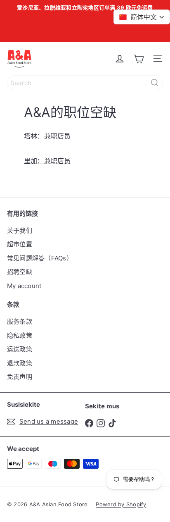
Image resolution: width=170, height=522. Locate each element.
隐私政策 (19, 335)
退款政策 (19, 363)
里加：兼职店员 (47, 161)
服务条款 (19, 321)
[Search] (154, 82)
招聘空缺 (19, 272)
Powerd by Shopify (121, 504)
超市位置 (19, 244)
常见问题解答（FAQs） (40, 258)
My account (24, 286)
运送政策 (19, 349)
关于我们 (19, 230)
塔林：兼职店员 (47, 136)
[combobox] (85, 82)
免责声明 (19, 377)
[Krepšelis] (138, 58)
